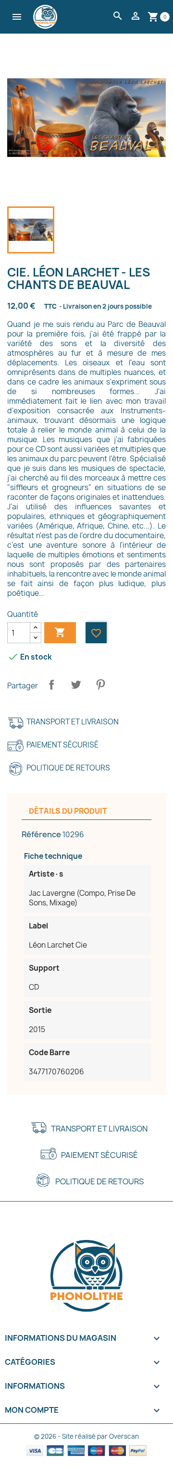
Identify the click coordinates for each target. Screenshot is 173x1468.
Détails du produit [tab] (68, 811)
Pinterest (100, 684)
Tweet (76, 684)
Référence (41, 834)
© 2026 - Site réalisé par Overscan (86, 1436)
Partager (51, 684)
